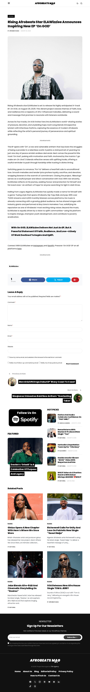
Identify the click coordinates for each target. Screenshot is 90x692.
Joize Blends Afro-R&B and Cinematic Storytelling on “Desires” (23, 588)
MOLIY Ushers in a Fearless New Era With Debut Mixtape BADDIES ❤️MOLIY (69, 474)
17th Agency (55, 666)
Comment (12, 302)
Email (10, 336)
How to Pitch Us (38, 675)
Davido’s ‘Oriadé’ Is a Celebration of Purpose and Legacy (23, 469)
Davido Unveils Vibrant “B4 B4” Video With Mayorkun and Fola (68, 460)
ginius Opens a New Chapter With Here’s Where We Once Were (23, 530)
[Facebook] (30, 682)
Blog (36, 671)
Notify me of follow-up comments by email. (24, 363)
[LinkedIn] (58, 682)
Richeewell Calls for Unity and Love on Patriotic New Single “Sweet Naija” (63, 530)
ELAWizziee (14, 266)
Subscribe (71, 637)
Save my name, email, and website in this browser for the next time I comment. (36, 357)
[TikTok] (30, 686)
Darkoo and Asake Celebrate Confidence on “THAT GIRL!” (69, 417)
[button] (9, 3)
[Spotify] (54, 682)
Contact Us (54, 675)
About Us (27, 671)
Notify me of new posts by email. (51, 363)
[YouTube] (49, 682)
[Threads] (35, 686)
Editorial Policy (48, 671)
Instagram (38, 245)
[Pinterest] (44, 682)
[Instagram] (39, 682)
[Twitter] (35, 682)
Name (10, 325)
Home (18, 671)
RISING (11, 16)
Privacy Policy (66, 671)
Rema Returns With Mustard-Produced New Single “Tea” (69, 431)
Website (10, 347)
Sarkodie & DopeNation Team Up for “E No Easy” (69, 445)
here (19, 248)
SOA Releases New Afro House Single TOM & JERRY (63, 587)
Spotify (51, 245)
